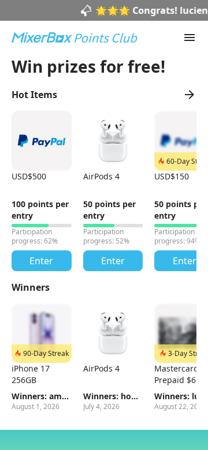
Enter (41, 260)
